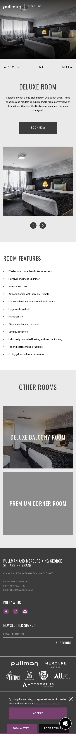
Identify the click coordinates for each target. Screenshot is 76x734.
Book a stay (21, 728)
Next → (67, 67)
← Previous (11, 67)
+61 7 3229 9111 (19, 581)
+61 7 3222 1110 (16, 585)
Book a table (53, 728)
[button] (33, 225)
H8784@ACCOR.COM (21, 590)
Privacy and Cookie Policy (47, 703)
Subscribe (63, 642)
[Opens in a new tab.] (24, 664)
